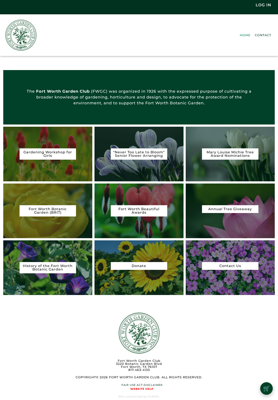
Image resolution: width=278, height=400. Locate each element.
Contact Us (230, 266)
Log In (263, 5)
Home (245, 35)
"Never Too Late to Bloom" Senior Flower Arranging (139, 154)
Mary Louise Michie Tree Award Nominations (230, 154)
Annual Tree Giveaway (230, 209)
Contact (263, 35)
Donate (139, 266)
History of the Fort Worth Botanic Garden (48, 267)
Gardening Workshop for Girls (47, 154)
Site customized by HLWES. (139, 396)
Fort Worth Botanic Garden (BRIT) (48, 211)
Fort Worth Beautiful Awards (138, 211)
